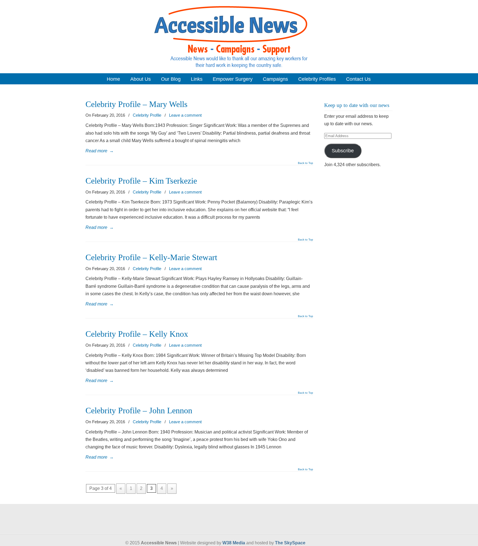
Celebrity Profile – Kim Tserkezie (141, 181)
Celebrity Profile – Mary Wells (136, 104)
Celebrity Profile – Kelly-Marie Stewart (151, 257)
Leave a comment (185, 115)
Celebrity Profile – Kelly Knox (136, 334)
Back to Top (305, 163)
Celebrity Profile (147, 115)
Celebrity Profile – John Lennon (138, 410)
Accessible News (239, 36)
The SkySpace (290, 542)
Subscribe (343, 150)
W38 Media (233, 542)
